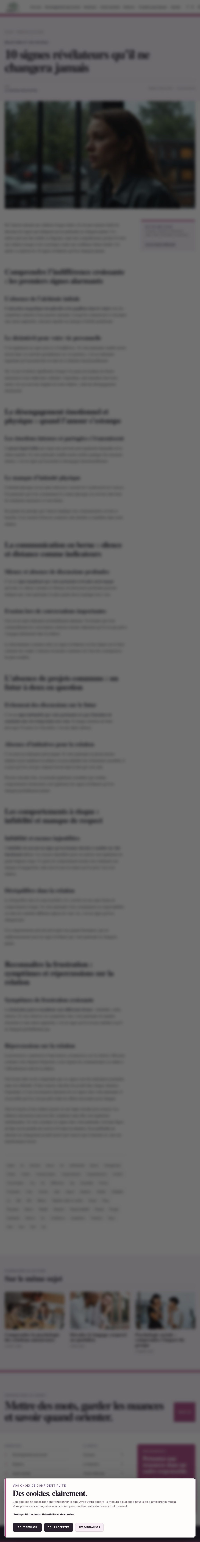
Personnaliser (89, 1527)
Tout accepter (58, 1527)
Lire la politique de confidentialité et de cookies (43, 1514)
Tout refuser (27, 1527)
